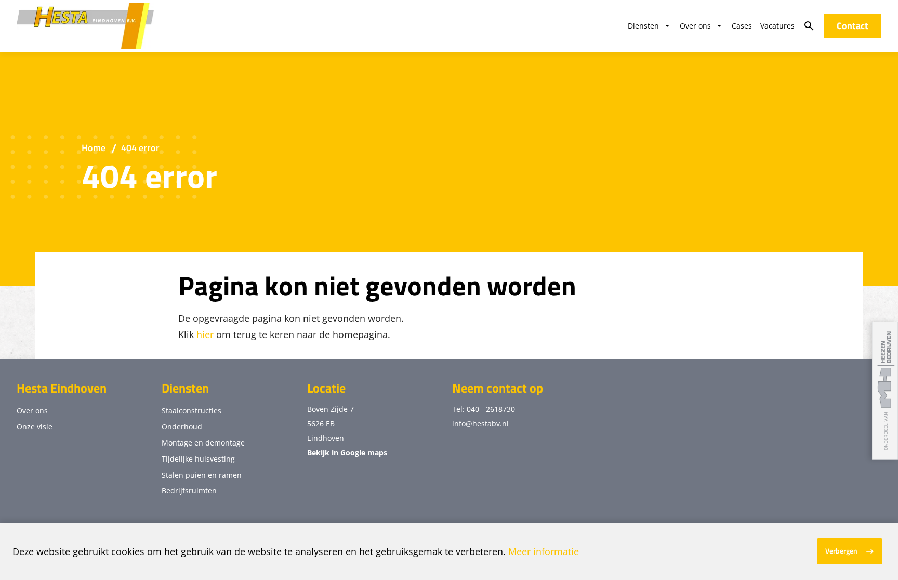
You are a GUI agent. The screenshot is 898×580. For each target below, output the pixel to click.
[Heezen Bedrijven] (885, 391)
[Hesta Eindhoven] (85, 26)
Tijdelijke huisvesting (198, 459)
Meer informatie (543, 551)
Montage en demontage (203, 443)
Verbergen (841, 551)
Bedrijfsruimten (189, 490)
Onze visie (34, 426)
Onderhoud (182, 426)
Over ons (32, 410)
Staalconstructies (191, 410)
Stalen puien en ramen (202, 475)
